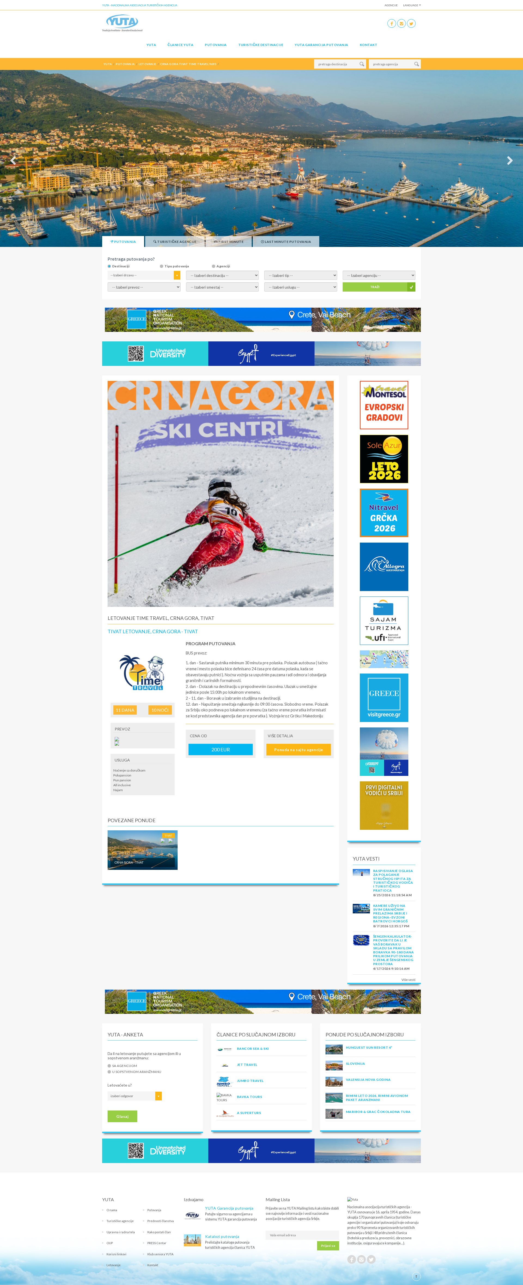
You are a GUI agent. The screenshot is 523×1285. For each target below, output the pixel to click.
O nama (112, 1210)
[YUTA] (122, 23)
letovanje (147, 64)
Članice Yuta (180, 45)
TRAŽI (375, 287)
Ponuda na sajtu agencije (298, 749)
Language (410, 5)
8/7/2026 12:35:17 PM (391, 926)
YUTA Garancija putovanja (229, 1208)
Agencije (391, 5)
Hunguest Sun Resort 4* (369, 1047)
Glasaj (122, 1116)
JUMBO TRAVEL (250, 1081)
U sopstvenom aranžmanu (137, 1071)
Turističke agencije (120, 1221)
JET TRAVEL (247, 1065)
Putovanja (216, 45)
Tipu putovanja (177, 266)
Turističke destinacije (261, 45)
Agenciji (223, 266)
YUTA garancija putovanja (321, 45)
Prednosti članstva (160, 1221)
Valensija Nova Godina (368, 1080)
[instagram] (401, 23)
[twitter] (411, 23)
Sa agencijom (124, 1065)
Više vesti (408, 980)
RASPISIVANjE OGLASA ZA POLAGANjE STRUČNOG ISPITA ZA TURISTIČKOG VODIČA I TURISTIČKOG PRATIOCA (393, 880)
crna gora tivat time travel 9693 (188, 64)
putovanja (125, 64)
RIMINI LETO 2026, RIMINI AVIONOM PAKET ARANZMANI (377, 1098)
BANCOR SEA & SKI (253, 1049)
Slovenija (355, 1063)
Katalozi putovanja (222, 1236)
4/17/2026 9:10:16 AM (391, 968)
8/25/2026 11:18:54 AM (392, 895)
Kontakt (368, 45)
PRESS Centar (156, 1243)
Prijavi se (328, 1245)
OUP (110, 1243)
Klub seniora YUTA (160, 1254)
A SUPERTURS (249, 1113)
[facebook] (391, 23)
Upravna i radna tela (121, 1232)
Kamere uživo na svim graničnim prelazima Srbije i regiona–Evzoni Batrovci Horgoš (390, 913)
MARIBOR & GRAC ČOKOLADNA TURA (378, 1112)
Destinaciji (120, 266)
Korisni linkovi (116, 1254)
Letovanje (114, 1265)
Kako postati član (159, 1232)
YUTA (151, 45)
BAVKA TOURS (249, 1097)
